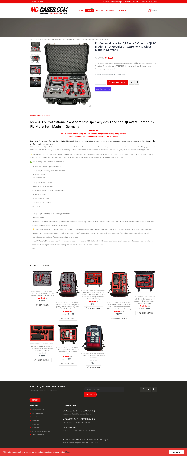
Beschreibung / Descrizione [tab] (40, 116)
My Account (146, 2)
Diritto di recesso (37, 413)
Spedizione (35, 424)
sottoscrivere (91, 394)
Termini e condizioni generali (41, 431)
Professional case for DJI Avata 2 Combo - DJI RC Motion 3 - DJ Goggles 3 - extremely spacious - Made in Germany (125, 46)
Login (155, 2)
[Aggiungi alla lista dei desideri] (131, 82)
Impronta (35, 417)
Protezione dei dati (38, 410)
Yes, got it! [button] (176, 452)
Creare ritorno (36, 420)
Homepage (31, 39)
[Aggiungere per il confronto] (137, 82)
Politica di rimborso (38, 435)
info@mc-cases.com (131, 2)
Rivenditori (35, 427)
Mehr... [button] (67, 452)
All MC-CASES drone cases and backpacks (42, 291)
